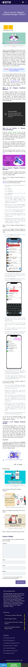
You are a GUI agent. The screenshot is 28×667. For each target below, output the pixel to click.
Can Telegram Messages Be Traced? (11, 643)
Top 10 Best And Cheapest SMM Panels (13, 615)
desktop (4, 182)
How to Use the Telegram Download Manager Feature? (12, 628)
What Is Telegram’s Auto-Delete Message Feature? (13, 531)
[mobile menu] (26, 2)
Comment (4, 543)
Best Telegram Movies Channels (10, 650)
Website (4, 571)
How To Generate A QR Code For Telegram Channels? (13, 623)
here (4, 153)
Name (4, 559)
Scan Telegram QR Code (8, 653)
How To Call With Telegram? (9, 648)
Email (4, 565)
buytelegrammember (15, 81)
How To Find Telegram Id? (9, 640)
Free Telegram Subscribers (9, 637)
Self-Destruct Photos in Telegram (10, 645)
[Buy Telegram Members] (6, 2)
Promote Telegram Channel (10, 618)
